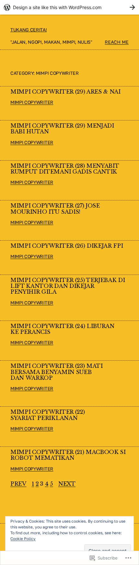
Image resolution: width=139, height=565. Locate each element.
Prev (18, 484)
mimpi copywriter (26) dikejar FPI (66, 246)
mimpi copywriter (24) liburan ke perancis (62, 329)
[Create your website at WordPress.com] (69, 7)
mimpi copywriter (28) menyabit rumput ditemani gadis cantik (64, 169)
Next (67, 484)
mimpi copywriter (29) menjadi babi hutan (62, 129)
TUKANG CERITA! (28, 29)
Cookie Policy (23, 538)
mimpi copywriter (31, 102)
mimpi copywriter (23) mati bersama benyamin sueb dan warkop (56, 372)
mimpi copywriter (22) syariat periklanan (47, 415)
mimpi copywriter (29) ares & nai (65, 92)
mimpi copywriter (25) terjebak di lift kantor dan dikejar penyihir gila (67, 286)
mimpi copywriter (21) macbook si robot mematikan (68, 455)
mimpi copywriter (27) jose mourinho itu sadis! (55, 209)
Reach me (117, 42)
